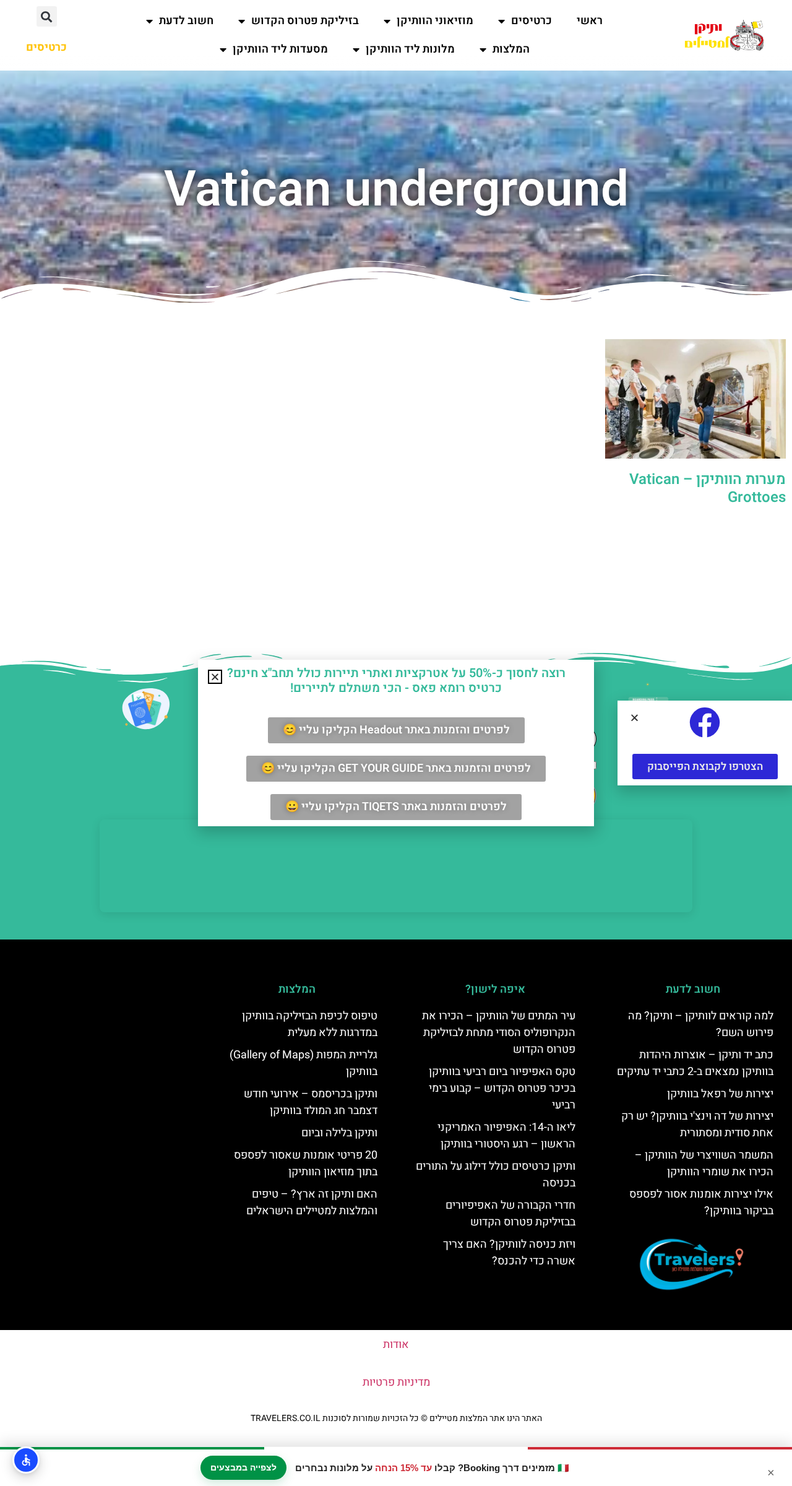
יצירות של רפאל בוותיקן (720, 1094)
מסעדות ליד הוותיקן (280, 49)
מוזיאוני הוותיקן (435, 20)
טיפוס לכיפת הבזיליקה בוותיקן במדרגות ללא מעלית (309, 1024)
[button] (47, 16)
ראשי (590, 20)
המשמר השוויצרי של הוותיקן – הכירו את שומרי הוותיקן (704, 1163)
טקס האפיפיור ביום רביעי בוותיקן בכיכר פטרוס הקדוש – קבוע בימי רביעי (502, 1088)
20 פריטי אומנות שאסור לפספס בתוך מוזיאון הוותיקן (305, 1163)
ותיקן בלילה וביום (339, 1133)
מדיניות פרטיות (396, 1382)
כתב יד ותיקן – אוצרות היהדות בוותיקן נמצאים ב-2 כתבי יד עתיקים (695, 1063)
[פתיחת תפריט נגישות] (26, 1460)
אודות (396, 1344)
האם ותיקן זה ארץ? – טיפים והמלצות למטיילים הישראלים (311, 1202)
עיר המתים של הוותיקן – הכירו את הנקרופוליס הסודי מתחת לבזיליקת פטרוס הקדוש (498, 1033)
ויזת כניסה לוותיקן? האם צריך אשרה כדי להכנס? (509, 1252)
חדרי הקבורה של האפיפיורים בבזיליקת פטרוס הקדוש (510, 1213)
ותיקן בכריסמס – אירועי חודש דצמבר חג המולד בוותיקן (310, 1102)
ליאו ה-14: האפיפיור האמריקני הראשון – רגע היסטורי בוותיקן (506, 1135)
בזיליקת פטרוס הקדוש (305, 20)
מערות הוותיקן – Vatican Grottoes (707, 488)
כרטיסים (531, 20)
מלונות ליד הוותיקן (410, 49)
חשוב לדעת (186, 20)
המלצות (511, 49)
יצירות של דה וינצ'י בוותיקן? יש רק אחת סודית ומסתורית (697, 1124)
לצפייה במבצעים (243, 1467)
